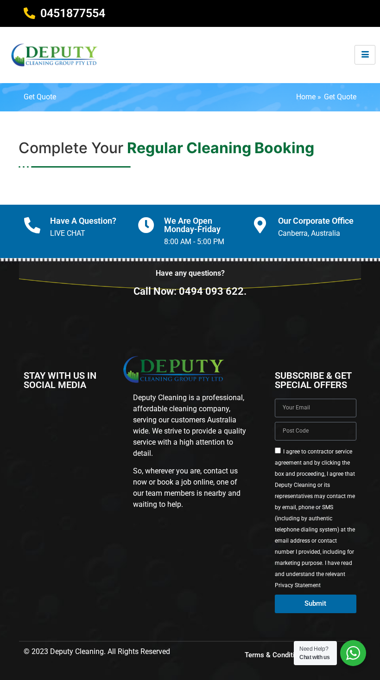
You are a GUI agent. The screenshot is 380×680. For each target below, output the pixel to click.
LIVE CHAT (67, 233)
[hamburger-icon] (365, 55)
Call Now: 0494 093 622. (190, 291)
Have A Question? (83, 221)
